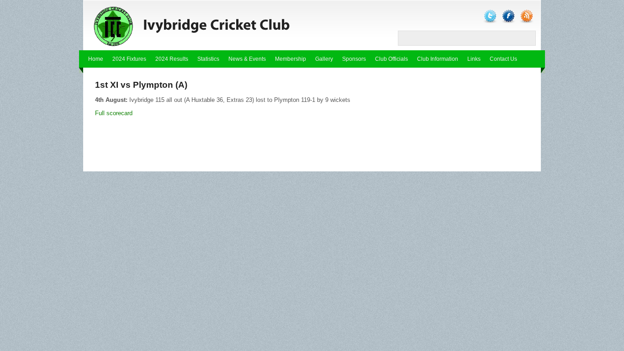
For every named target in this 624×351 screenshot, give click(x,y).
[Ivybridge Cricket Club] (207, 25)
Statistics (208, 59)
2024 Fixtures (129, 59)
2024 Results (171, 59)
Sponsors (354, 59)
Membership (290, 59)
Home (95, 59)
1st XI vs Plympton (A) (141, 85)
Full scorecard (113, 113)
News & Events (247, 59)
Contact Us (503, 59)
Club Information (437, 59)
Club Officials (391, 59)
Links (474, 59)
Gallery (324, 59)
